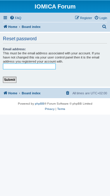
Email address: (14, 49)
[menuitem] (15, 17)
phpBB (39, 103)
